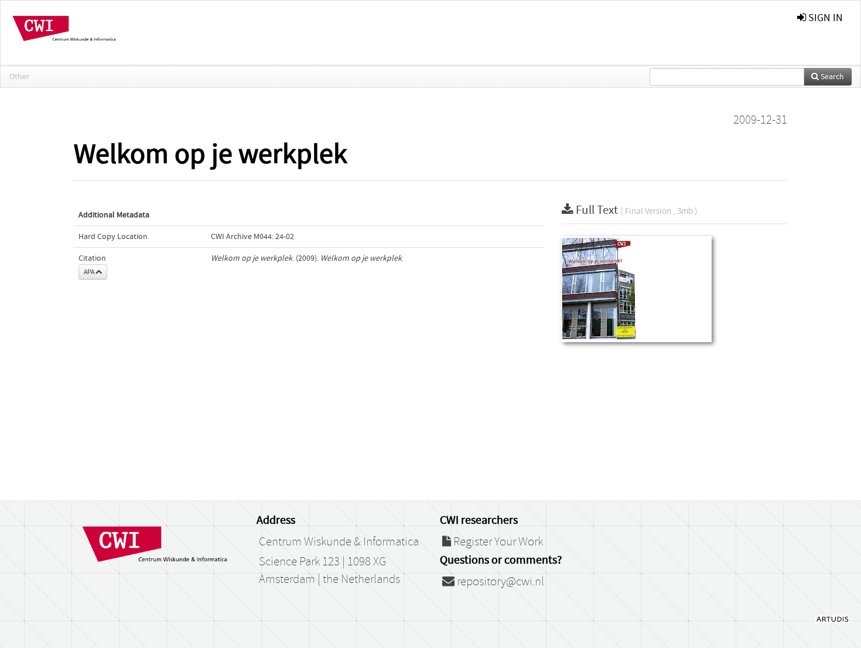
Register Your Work (497, 542)
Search (831, 76)
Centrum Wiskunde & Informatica (339, 542)
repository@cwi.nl (499, 582)
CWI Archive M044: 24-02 (252, 236)
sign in (824, 18)
